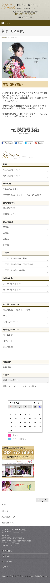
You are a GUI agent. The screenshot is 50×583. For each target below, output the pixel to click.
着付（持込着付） (11, 380)
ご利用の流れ (7, 551)
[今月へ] (35, 402)
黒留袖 (6, 227)
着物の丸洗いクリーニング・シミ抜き (19, 386)
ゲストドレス (9, 316)
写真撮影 (7, 367)
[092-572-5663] (18, 477)
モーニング (8, 335)
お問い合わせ (7, 562)
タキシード (8, 341)
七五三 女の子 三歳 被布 (15, 258)
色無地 (6, 239)
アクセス (5, 567)
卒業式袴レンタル (11, 189)
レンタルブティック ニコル (22, 576)
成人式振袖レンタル (12, 170)
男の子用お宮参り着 (12, 289)
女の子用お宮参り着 (12, 283)
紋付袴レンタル (10, 214)
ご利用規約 (6, 556)
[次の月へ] (40, 402)
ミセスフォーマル (11, 322)
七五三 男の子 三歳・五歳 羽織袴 (18, 264)
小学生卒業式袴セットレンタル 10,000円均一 (23, 195)
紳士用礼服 (8, 347)
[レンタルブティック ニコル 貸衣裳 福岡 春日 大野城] (25, 6)
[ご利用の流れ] (18, 490)
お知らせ (5, 511)
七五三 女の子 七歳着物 (14, 270)
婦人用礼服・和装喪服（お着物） (17, 310)
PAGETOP (42, 500)
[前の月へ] (30, 402)
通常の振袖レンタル (12, 176)
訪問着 (6, 245)
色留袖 (6, 233)
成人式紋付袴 (9, 208)
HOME (4, 505)
